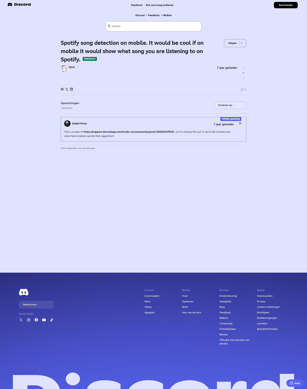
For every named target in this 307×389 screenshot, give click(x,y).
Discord (140, 15)
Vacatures (187, 301)
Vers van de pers (191, 312)
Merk (185, 307)
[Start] (19, 5)
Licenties (262, 323)
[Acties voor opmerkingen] (240, 123)
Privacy (261, 301)
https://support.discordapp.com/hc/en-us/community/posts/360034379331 (128, 132)
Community (225, 323)
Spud (72, 67)
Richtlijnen (263, 312)
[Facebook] (62, 89)
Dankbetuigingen (267, 318)
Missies (223, 334)
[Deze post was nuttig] (243, 68)
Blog (222, 307)
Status (148, 307)
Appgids (149, 312)
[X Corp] (66, 89)
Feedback (137, 5)
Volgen (232, 43)
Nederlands (30, 304)
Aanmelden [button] (286, 5)
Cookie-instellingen (268, 307)
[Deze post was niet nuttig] (243, 78)
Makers (223, 318)
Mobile (167, 15)
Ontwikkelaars (227, 329)
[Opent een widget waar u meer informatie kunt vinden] (295, 383)
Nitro (147, 301)
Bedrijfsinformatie (267, 329)
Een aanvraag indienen (160, 5)
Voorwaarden (264, 296)
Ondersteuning (228, 296)
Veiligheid (225, 301)
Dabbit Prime (79, 123)
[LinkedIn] (71, 89)
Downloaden (152, 296)
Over (185, 296)
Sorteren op (225, 105)
